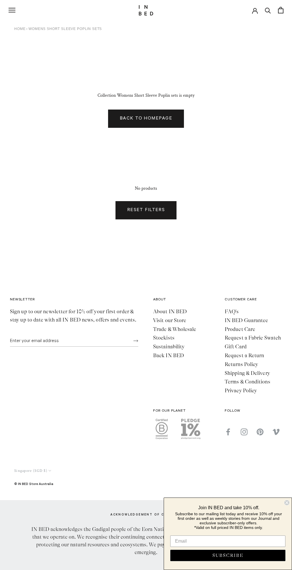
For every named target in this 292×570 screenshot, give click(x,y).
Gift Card (236, 346)
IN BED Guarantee (246, 320)
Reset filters (146, 210)
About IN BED (170, 311)
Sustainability (168, 346)
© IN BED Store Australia (33, 484)
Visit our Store (169, 320)
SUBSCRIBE (228, 555)
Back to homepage (146, 118)
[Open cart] (280, 10)
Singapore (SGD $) (30, 470)
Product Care (240, 329)
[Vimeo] (276, 432)
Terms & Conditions (247, 382)
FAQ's (232, 311)
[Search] (268, 10)
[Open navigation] (12, 10)
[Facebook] (228, 432)
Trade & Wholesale (174, 329)
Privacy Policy (241, 390)
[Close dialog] (287, 503)
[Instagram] (244, 432)
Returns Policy (241, 364)
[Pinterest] (260, 432)
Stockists (164, 338)
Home (19, 29)
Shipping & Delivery (247, 373)
